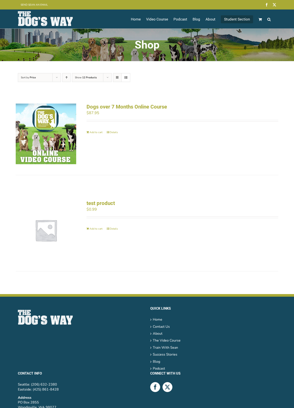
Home (157, 319)
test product (101, 203)
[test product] (46, 230)
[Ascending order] (66, 77)
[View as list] (126, 77)
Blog (156, 361)
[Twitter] (167, 387)
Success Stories (165, 354)
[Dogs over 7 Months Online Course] (46, 134)
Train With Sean (165, 347)
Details (114, 132)
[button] (269, 19)
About (157, 333)
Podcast (159, 368)
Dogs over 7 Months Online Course (127, 107)
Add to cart (96, 132)
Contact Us (161, 326)
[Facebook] (155, 387)
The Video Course (167, 340)
